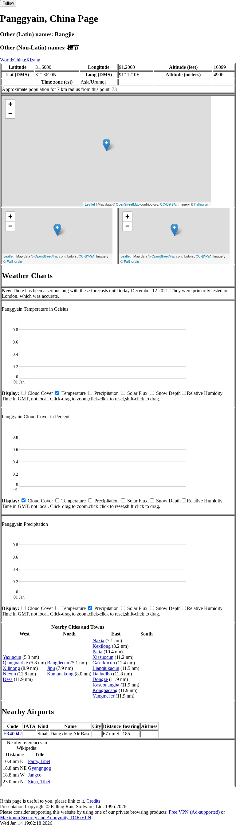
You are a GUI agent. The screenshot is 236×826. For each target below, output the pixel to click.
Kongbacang (104, 690)
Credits (93, 801)
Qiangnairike (15, 662)
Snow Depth (168, 393)
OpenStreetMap (128, 204)
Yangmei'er (103, 695)
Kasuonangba (105, 684)
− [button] (10, 113)
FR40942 (12, 733)
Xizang (33, 59)
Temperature (73, 393)
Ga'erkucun (103, 662)
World (6, 59)
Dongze (100, 679)
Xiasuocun (102, 657)
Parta (97, 651)
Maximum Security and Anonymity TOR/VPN (45, 817)
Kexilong (101, 646)
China (19, 59)
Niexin (9, 673)
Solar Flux (137, 393)
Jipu (51, 668)
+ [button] (10, 104)
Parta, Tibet (39, 761)
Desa (8, 679)
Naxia (98, 640)
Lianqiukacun (105, 668)
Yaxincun (12, 657)
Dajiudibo (102, 673)
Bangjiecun (58, 662)
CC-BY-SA (168, 204)
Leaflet (90, 204)
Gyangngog (39, 768)
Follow (8, 3)
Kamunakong (60, 673)
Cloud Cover (40, 393)
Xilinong (11, 668)
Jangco (34, 774)
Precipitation (106, 393)
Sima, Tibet (39, 781)
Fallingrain (201, 204)
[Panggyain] (106, 145)
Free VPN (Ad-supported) (194, 812)
